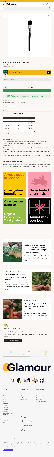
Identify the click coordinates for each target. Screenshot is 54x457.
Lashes (37, 397)
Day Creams (22, 391)
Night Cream (22, 397)
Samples (4, 393)
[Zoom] (49, 16)
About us (4, 401)
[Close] (50, 95)
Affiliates (4, 395)
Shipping (4, 66)
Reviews (4, 399)
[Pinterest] (6, 1)
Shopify (42, 96)
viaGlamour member (17, 166)
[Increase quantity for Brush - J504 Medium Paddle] (7, 87)
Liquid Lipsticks (39, 393)
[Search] (49, 8)
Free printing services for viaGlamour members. (15, 102)
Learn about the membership (13, 340)
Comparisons (5, 409)
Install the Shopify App (7, 413)
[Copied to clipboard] (9, 134)
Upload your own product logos (12, 161)
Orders (4, 416)
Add (48, 72)
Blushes (38, 391)
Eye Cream (22, 395)
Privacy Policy (5, 407)
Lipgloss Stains (39, 399)
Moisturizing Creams (24, 399)
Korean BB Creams (23, 393)
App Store (5, 405)
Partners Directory (6, 411)
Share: (4, 133)
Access (15, 1)
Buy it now (27, 90)
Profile (4, 422)
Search (4, 391)
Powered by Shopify (11, 446)
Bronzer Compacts (40, 395)
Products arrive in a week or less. (12, 106)
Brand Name (5, 76)
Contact (4, 397)
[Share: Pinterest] (7, 134)
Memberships (5, 420)
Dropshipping (5, 403)
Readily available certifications (11, 109)
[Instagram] (4, 1)
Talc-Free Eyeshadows (41, 401)
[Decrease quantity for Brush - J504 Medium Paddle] (4, 87)
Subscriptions (5, 418)
